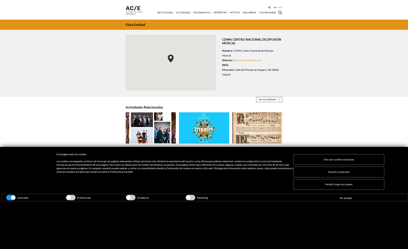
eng (280, 7)
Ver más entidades (267, 99)
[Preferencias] (71, 197)
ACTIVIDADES (183, 12)
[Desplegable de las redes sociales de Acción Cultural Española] (269, 8)
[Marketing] (190, 197)
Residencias (220, 12)
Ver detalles (346, 198)
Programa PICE (202, 12)
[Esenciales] (11, 197)
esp (275, 7)
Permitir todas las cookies (339, 184)
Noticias (235, 12)
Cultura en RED (267, 12)
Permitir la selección (339, 171)
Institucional (165, 12)
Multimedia (249, 12)
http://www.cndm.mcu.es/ (247, 60)
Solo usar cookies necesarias (339, 159)
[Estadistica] (130, 197)
